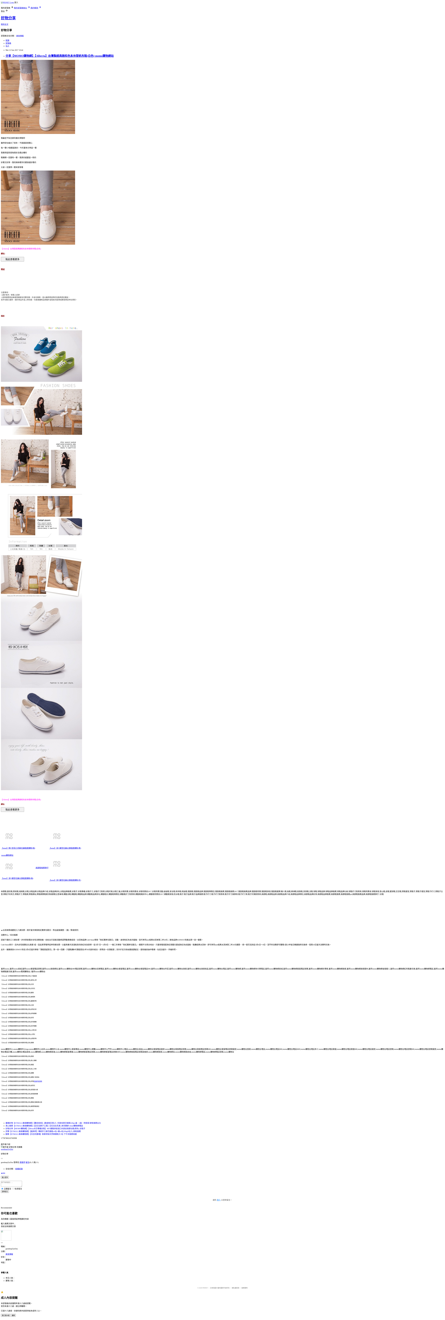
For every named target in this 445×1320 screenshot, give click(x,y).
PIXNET (205, 1288)
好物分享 (8, 18)
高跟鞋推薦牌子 (42, 868)
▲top (3, 1173)
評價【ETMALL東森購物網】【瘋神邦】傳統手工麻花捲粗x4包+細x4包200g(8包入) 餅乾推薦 (43, 1131)
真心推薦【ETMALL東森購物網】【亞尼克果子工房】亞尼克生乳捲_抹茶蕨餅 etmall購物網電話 (44, 1126)
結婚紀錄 (19, 1169)
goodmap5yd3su (7, 1149)
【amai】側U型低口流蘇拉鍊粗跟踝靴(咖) (18, 848)
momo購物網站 (7, 855)
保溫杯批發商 (38, 1081)
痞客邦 (22, 1162)
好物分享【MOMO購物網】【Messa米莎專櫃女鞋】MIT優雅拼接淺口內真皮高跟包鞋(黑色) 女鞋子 (45, 1129)
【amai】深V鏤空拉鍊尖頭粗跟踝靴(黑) (65, 848)
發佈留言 (5, 1191)
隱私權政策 (235, 1288)
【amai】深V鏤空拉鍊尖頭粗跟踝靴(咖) (17, 878)
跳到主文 (4, 24)
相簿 (7, 40)
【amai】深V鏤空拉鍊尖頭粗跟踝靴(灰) (65, 880)
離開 (13, 1315)
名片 (7, 46)
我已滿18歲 (6, 1315)
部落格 (8, 43)
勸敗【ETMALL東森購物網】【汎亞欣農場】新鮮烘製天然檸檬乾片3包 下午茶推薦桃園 (41, 1134)
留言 (27, 1162)
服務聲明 (245, 1288)
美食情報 (20, 36)
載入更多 (5, 1177)
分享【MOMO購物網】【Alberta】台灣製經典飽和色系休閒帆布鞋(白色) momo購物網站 (60, 55)
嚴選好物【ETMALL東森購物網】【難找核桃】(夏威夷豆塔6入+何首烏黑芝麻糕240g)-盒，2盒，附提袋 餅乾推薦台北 (53, 1123)
